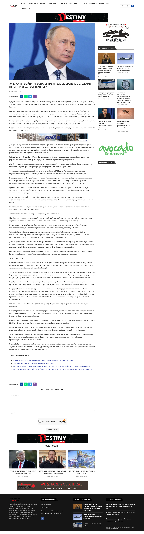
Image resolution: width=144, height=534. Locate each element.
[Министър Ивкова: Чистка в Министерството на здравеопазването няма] (106, 113)
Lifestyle (25, 8)
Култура (92, 3)
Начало (24, 3)
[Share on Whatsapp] (26, 96)
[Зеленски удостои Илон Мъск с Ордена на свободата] (52, 459)
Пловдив (32, 3)
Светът (63, 3)
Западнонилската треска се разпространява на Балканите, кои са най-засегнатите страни (125, 125)
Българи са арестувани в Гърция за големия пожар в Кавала (106, 94)
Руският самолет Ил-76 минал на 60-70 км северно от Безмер (125, 68)
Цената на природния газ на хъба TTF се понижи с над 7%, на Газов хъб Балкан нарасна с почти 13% (51, 366)
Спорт (83, 3)
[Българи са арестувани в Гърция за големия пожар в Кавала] (106, 84)
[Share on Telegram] (30, 96)
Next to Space (115, 528)
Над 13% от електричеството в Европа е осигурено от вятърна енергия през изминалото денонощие (53, 369)
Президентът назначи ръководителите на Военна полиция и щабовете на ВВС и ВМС (105, 70)
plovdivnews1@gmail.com (52, 513)
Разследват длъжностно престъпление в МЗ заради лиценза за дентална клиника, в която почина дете (124, 97)
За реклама (45, 507)
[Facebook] (132, 6)
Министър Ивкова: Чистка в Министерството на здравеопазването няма (106, 124)
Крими (42, 3)
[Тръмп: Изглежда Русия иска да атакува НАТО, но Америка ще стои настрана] (23, 459)
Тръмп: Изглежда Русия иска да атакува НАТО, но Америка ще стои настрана (43, 360)
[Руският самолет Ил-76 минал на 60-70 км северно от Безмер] (125, 58)
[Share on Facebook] (21, 96)
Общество (103, 3)
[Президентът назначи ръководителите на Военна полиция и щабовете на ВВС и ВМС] (106, 58)
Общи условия (46, 504)
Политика (73, 3)
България (52, 3)
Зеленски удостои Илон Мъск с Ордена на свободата (33, 363)
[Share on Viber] (35, 96)
